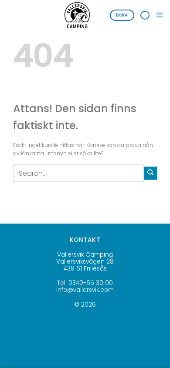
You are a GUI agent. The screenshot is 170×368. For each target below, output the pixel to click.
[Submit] (150, 173)
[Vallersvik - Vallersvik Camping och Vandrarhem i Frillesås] (77, 15)
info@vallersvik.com (85, 290)
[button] (159, 15)
